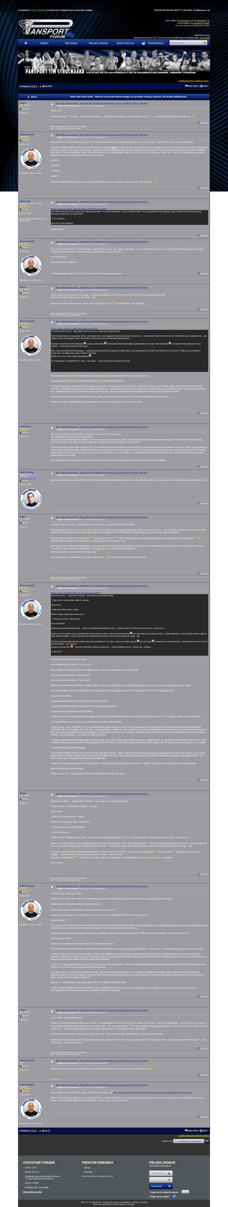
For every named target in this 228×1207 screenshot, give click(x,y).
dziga (23, 103)
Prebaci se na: (167, 1141)
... (38, 86)
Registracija (125, 43)
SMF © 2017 (97, 1202)
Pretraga (71, 43)
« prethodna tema (186, 81)
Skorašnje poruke (32, 1192)
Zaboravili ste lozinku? (160, 1166)
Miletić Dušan (27, 472)
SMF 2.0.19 (85, 1202)
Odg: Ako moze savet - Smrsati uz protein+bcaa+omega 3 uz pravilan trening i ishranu (102, 103)
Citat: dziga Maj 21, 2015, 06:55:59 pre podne (74, 328)
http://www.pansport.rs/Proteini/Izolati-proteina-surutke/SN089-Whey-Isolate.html (152, 1092)
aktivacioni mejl (201, 23)
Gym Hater (25, 426)
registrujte (201, 20)
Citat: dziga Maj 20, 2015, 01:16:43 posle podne (75, 593)
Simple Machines (111, 1202)
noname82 (205, 37)
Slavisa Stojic (27, 134)
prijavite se (186, 20)
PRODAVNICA (155, 43)
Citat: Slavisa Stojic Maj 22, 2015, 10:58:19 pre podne (78, 209)
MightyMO (25, 201)
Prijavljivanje (98, 43)
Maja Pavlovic (27, 1060)
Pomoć (44, 43)
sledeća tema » (202, 81)
